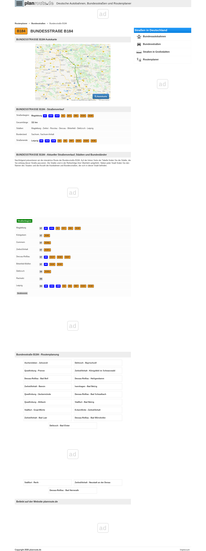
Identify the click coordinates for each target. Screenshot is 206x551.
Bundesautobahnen (154, 36)
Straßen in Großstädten (156, 52)
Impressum (185, 550)
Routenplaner (150, 59)
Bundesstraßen (151, 44)
